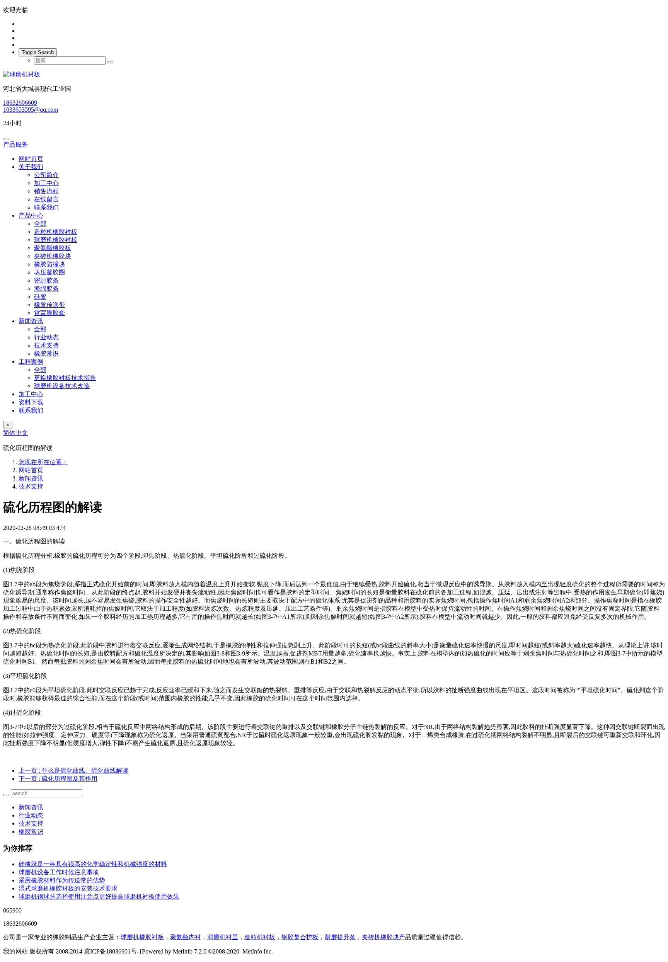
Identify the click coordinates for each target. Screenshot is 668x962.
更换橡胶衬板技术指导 (65, 378)
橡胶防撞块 (49, 264)
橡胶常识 (46, 353)
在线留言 (46, 199)
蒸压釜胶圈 (49, 272)
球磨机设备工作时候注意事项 (59, 872)
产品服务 (15, 144)
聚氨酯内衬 (185, 937)
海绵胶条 (46, 288)
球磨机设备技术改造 (62, 386)
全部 (40, 223)
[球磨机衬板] (334, 75)
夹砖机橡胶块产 (383, 937)
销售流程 (46, 191)
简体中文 (15, 432)
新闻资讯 (31, 321)
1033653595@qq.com (30, 109)
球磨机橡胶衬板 (55, 240)
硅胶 (40, 296)
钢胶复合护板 (300, 937)
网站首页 (31, 158)
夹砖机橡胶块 (52, 256)
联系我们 (46, 207)
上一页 (73, 770)
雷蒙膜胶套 (49, 313)
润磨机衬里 (222, 937)
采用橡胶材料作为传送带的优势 (62, 880)
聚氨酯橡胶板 (52, 248)
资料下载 (31, 402)
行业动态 (46, 337)
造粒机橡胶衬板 (55, 231)
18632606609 (20, 102)
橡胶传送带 (49, 304)
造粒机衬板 (259, 937)
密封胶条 (46, 280)
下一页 (58, 778)
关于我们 (31, 166)
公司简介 (46, 175)
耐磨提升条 (340, 937)
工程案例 (31, 361)
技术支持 (46, 345)
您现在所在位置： (43, 462)
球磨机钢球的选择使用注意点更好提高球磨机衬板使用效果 (99, 896)
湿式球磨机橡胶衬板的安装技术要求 (68, 888)
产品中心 (31, 215)
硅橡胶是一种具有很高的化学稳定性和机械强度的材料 (93, 864)
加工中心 (46, 183)
